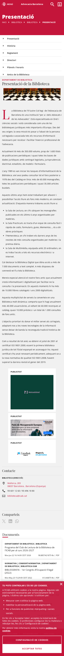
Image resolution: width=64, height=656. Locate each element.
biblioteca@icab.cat (17, 495)
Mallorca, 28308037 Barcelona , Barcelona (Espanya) (26, 485)
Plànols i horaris (15, 67)
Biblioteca (16, 22)
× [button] (61, 584)
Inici (4, 22)
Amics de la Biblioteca (18, 74)
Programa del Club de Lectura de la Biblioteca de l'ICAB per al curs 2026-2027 (29, 549)
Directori (11, 60)
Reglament (12, 53)
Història (11, 45)
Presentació (13, 38)
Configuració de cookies (32, 640)
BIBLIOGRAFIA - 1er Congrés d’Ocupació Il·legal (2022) (29, 571)
